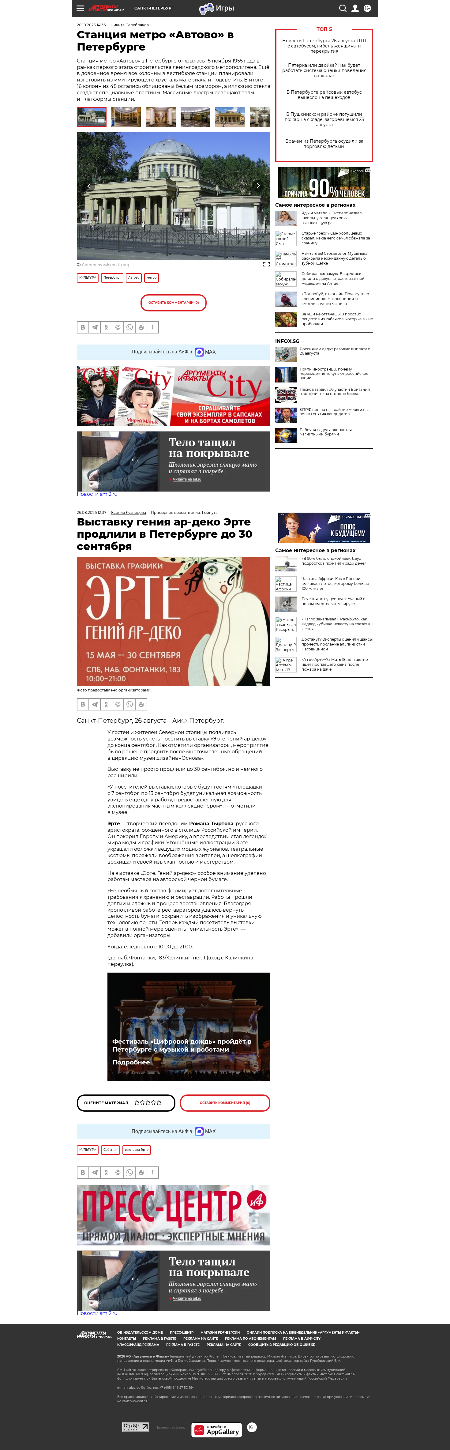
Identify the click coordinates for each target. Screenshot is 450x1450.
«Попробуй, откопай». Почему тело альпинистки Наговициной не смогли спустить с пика (335, 299)
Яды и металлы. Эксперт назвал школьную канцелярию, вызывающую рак (332, 218)
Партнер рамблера (170, 1427)
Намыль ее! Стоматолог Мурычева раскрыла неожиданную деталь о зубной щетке (334, 258)
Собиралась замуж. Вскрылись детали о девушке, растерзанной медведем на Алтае (333, 278)
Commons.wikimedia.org (105, 264)
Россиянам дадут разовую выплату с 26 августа (335, 351)
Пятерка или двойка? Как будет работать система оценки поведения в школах (324, 70)
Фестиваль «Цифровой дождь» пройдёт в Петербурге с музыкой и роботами (181, 1045)
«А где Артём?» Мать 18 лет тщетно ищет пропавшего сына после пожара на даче (335, 664)
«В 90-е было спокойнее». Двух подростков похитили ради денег (334, 561)
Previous (89, 185)
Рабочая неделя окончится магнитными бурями (326, 432)
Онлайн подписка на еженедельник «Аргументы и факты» (303, 1333)
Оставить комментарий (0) (173, 303)
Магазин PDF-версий (220, 1333)
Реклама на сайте (200, 1339)
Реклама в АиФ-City (302, 1339)
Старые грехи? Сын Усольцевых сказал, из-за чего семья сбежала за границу (336, 238)
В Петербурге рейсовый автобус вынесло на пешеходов (324, 95)
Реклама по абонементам (250, 1339)
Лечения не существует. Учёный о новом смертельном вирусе (334, 601)
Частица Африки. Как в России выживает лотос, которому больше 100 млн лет (335, 583)
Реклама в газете (159, 1339)
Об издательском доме (140, 1333)
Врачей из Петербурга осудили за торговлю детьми (324, 144)
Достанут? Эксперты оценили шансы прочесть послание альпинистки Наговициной (337, 644)
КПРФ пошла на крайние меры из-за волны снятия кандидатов (334, 412)
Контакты (126, 1339)
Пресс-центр (181, 1333)
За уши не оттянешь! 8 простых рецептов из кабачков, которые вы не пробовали (337, 319)
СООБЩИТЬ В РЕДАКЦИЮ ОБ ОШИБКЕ (281, 1345)
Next (258, 185)
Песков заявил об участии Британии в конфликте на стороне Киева (335, 391)
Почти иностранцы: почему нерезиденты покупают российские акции (334, 373)
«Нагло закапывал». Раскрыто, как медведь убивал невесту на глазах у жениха (336, 624)
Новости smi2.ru (97, 494)
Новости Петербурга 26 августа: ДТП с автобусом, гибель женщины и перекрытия (324, 46)
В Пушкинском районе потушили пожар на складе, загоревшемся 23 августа (324, 119)
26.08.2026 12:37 (91, 512)
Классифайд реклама (138, 1345)
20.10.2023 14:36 (91, 25)
